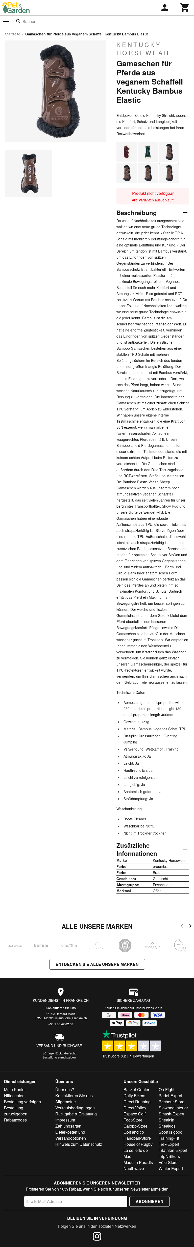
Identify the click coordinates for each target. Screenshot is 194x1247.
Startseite (12, 33)
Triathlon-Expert (173, 1150)
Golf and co (134, 1132)
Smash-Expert (171, 1114)
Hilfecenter (13, 1095)
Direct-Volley (135, 1108)
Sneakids (167, 1126)
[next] (190, 926)
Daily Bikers (134, 1095)
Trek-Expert (169, 1144)
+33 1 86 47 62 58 (60, 1024)
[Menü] (6, 21)
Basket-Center (136, 1089)
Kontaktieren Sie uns (61, 1008)
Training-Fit (169, 1138)
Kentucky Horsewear (143, 48)
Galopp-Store (136, 1126)
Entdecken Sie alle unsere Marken (97, 964)
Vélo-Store (168, 1162)
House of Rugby (138, 1144)
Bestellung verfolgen (22, 1102)
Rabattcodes (15, 1120)
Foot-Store (133, 1120)
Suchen (29, 21)
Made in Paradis (138, 1162)
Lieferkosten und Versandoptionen (70, 1135)
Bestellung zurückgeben (59, 1057)
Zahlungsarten (68, 1126)
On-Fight (166, 1089)
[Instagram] (97, 1237)
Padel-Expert (170, 1095)
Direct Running (137, 1102)
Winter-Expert (171, 1168)
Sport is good (170, 1132)
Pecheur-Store (171, 1102)
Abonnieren (149, 1201)
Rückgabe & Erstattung (76, 1114)
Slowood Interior (173, 1108)
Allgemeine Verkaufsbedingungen (75, 1105)
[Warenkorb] (185, 8)
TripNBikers (169, 1156)
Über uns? (64, 1089)
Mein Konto (14, 1089)
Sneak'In (166, 1120)
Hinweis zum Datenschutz (78, 1144)
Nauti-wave (134, 1168)
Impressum (65, 1120)
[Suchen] (18, 21)
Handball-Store (137, 1138)
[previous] (182, 926)
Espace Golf (135, 1114)
